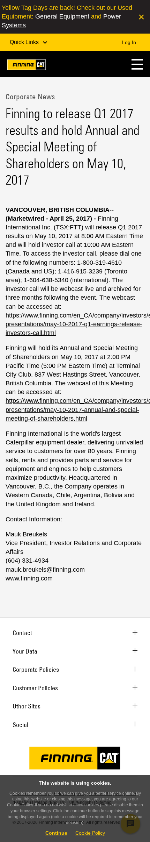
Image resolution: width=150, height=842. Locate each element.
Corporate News (30, 96)
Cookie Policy (90, 833)
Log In (129, 42)
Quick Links (25, 42)
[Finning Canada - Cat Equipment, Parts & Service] (26, 65)
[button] (137, 64)
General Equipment (62, 16)
